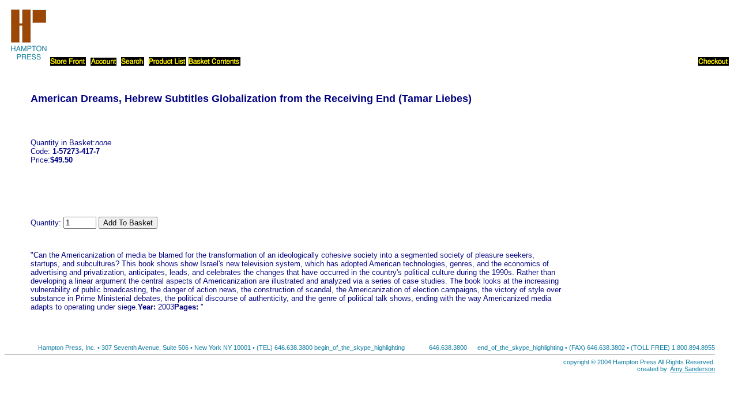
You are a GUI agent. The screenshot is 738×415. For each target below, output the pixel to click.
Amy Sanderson (692, 368)
